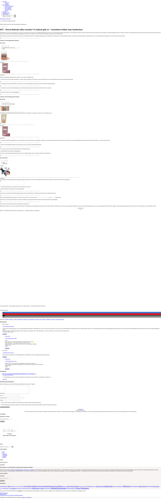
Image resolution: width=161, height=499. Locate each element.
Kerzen (85, 486)
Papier (144, 486)
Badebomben (12, 486)
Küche (97, 486)
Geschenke (6, 319)
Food (25, 486)
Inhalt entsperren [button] (3, 494)
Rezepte (4, 457)
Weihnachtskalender (70, 488)
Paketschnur (5, 160)
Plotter (148, 486)
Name (1, 395)
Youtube (39, 197)
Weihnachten (47, 488)
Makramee (120, 486)
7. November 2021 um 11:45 (10, 361)
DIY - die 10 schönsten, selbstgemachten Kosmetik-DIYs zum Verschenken (18, 373)
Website (1, 400)
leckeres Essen (26, 469)
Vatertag (53, 319)
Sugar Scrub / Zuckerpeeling (22, 488)
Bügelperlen (20, 486)
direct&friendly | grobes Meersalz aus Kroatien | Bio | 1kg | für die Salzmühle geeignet (17, 124)
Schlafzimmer (6, 488)
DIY (3, 452)
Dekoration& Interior (19, 469)
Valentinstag (48, 319)
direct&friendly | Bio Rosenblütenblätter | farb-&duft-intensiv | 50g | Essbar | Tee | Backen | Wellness (20, 73)
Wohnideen (84, 488)
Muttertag (44, 319)
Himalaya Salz (5, 46)
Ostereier (135, 486)
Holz (77, 486)
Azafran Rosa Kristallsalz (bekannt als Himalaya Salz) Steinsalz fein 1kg (14, 61)
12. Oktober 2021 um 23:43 (8, 352)
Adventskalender (4, 486)
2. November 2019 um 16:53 (8, 326)
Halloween (65, 486)
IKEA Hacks (81, 486)
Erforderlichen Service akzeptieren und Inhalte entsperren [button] (11, 495)
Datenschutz (28, 497)
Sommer (13, 488)
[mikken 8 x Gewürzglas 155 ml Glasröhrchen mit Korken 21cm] (5, 110)
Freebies (25, 319)
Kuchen (94, 486)
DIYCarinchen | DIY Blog (5, 18)
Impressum (23, 497)
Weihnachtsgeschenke (59, 319)
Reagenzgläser (5, 45)
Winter (78, 488)
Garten (40, 486)
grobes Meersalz (6, 102)
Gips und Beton (58, 486)
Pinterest (42, 197)
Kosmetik (11, 319)
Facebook (47, 197)
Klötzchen (89, 486)
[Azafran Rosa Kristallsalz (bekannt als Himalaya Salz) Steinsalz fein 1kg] (5, 60)
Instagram (53, 197)
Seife (10, 488)
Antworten (5, 334)
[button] (4, 312)
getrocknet (17, 47)
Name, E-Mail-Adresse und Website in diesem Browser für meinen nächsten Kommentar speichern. (21, 402)
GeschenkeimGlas (31, 319)
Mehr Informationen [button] (4, 493)
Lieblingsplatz (108, 486)
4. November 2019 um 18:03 (11, 338)
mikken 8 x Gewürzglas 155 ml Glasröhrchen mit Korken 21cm (12, 111)
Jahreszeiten (5, 455)
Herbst (69, 486)
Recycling (156, 486)
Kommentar (2, 393)
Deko (4, 451)
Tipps (30, 488)
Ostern (140, 486)
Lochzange (5, 161)
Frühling (34, 486)
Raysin (151, 486)
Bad (18, 319)
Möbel (131, 486)
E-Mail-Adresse (3, 397)
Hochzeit (37, 319)
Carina (6, 336)
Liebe (40, 319)
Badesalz (21, 319)
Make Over (115, 486)
